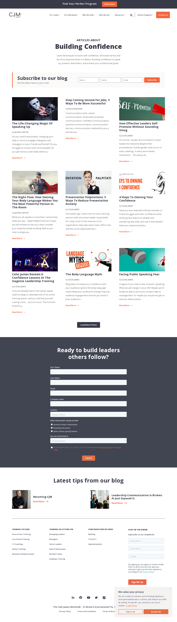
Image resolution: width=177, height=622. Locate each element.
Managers (53, 539)
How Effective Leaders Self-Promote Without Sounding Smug (138, 126)
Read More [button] (17, 158)
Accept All (156, 611)
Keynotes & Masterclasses (23, 554)
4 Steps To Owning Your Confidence (136, 198)
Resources (119, 15)
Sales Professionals (57, 549)
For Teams (54, 15)
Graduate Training (57, 559)
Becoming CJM (42, 497)
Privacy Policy (65, 611)
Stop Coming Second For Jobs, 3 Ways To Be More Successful (88, 101)
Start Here (109, 4)
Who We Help (88, 15)
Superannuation (95, 544)
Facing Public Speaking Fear (139, 274)
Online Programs (144, 15)
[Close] (170, 588)
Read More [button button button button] (17, 238)
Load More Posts (88, 324)
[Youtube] (88, 597)
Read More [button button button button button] (71, 235)
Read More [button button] (71, 138)
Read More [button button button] (124, 161)
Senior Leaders (55, 544)
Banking (91, 534)
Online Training (19, 549)
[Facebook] (80, 597)
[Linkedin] (73, 597)
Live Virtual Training (20, 539)
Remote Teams (55, 554)
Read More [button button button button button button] (124, 231)
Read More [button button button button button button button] (17, 312)
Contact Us (163, 15)
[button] (131, 15)
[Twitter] (96, 597)
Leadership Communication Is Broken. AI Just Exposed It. (137, 496)
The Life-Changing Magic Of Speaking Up (32, 125)
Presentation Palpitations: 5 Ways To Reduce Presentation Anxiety (87, 200)
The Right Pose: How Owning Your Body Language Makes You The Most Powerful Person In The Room (35, 202)
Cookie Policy (131, 605)
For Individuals (70, 15)
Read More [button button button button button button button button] (71, 305)
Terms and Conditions (86, 611)
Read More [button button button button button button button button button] (124, 305)
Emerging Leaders (57, 534)
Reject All (130, 611)
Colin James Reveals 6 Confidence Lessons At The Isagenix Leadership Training (33, 277)
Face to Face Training (21, 534)
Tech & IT (92, 539)
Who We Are (104, 15)
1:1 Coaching (17, 544)
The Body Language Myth (84, 274)
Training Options (21, 529)
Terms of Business (110, 611)
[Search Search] (131, 15)
